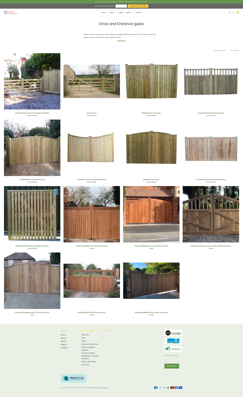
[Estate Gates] (92, 81)
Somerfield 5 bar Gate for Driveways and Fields (32, 113)
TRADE (121, 12)
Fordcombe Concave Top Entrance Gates (91, 179)
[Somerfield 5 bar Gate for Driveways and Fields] (32, 81)
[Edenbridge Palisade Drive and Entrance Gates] (32, 214)
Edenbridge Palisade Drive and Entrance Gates (32, 246)
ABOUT (111, 12)
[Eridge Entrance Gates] (151, 148)
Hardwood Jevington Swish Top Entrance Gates (32, 312)
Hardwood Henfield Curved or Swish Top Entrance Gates (211, 246)
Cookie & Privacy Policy (89, 344)
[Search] (229, 13)
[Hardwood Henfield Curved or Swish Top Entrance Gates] (211, 214)
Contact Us (85, 365)
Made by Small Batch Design (99, 387)
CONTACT (138, 12)
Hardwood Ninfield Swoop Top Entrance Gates (151, 312)
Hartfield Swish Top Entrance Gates (32, 179)
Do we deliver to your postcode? (105, 6)
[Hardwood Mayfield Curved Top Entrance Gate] (151, 214)
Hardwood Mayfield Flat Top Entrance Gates (92, 246)
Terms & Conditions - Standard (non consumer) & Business (90, 355)
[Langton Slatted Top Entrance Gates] (211, 81)
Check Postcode (138, 6)
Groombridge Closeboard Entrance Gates (211, 179)
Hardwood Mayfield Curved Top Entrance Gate (151, 246)
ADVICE (128, 12)
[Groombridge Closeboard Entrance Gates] (211, 148)
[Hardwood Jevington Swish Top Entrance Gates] (32, 280)
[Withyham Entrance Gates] (151, 81)
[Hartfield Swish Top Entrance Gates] (32, 148)
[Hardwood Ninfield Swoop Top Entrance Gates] (151, 280)
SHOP (103, 12)
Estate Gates (92, 113)
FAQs (83, 338)
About (83, 341)
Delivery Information (88, 362)
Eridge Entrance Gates (151, 179)
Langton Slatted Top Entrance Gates (211, 113)
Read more (121, 41)
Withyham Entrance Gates (151, 113)
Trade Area (85, 335)
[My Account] (233, 13)
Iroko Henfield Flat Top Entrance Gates (92, 312)
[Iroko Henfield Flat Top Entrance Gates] (92, 280)
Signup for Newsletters (171, 355)
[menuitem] (104, 12)
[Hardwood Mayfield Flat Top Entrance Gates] (92, 214)
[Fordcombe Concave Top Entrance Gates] (92, 148)
